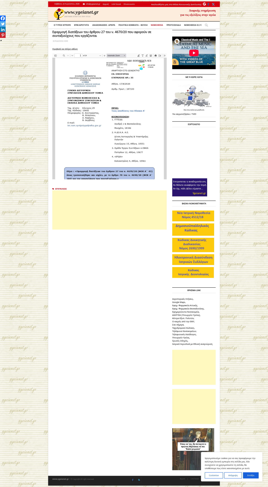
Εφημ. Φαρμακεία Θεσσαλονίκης (188, 308)
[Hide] (1, 40)
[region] (231, 466)
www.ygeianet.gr (81, 12)
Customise (214, 475)
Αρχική (106, 4)
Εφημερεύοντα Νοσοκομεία (185, 311)
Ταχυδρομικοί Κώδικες (183, 327)
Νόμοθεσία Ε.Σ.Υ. (193, 25)
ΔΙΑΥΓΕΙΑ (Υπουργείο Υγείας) (186, 315)
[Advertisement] (109, 210)
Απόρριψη (233, 475)
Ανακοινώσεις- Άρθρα (103, 25)
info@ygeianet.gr (92, 4)
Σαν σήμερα (178, 324)
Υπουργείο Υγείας (180, 337)
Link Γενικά (116, 4)
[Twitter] (3, 24)
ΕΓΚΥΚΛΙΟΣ (61, 188)
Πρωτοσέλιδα (174, 25)
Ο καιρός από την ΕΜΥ (183, 321)
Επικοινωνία (129, 4)
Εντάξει (250, 475)
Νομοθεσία (157, 25)
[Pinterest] (3, 35)
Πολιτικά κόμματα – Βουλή (133, 25)
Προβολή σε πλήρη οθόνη (65, 48)
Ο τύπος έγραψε (62, 25)
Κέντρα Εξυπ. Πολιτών (183, 318)
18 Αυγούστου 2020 (60, 41)
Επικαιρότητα (81, 25)
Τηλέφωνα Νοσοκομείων (184, 331)
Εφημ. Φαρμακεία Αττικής (184, 305)
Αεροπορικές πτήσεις (182, 298)
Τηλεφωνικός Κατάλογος (184, 334)
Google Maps (178, 302)
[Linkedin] (3, 29)
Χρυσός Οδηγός (180, 340)
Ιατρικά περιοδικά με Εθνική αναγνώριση (192, 344)
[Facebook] (3, 18)
